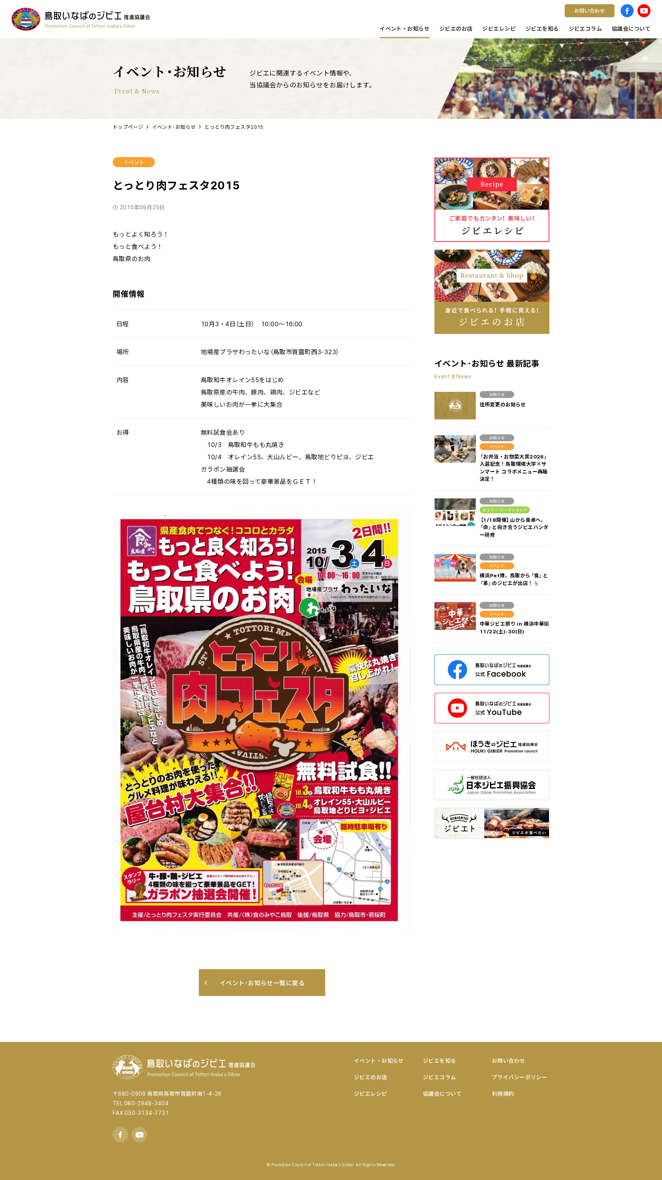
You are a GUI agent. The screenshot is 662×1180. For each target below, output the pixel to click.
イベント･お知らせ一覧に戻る (262, 982)
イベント (133, 162)
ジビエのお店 (370, 1077)
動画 (252, 17)
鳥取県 (375, 17)
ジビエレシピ (370, 1093)
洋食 (252, 17)
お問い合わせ (508, 1060)
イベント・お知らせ (379, 1060)
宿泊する (258, 17)
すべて (133, 17)
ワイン (134, 17)
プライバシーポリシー (519, 1077)
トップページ (128, 126)
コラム (255, 17)
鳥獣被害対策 (143, 17)
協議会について (442, 1093)
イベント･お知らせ (174, 126)
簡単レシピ (140, 17)
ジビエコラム (439, 1077)
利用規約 (503, 1093)
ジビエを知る (439, 1060)
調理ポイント (384, 17)
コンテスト (140, 17)
